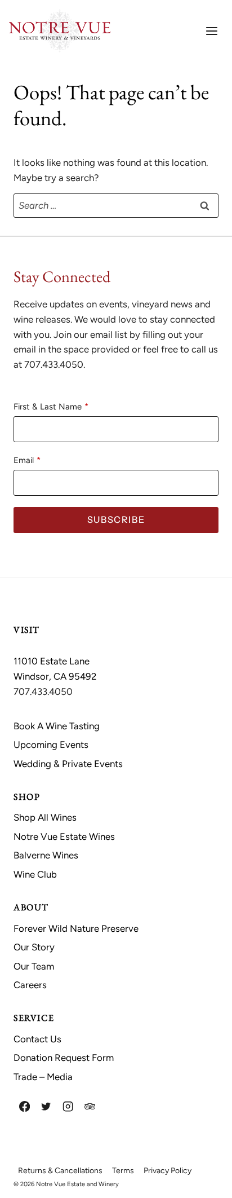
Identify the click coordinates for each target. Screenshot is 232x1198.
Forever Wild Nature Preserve (76, 928)
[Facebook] (24, 1106)
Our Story (34, 947)
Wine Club (35, 874)
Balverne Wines (46, 855)
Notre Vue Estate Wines (64, 836)
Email (24, 460)
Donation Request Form (64, 1057)
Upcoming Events (51, 744)
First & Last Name (48, 407)
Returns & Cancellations (60, 1170)
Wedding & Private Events (68, 763)
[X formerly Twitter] (46, 1106)
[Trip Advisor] (90, 1106)
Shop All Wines (45, 817)
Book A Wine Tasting (57, 726)
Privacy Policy (167, 1170)
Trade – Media (43, 1076)
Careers (30, 984)
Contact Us (37, 1039)
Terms (123, 1170)
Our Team (34, 966)
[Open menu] (211, 31)
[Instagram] (68, 1106)
